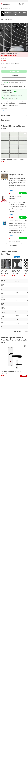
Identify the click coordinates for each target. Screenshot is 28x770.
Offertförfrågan (14, 75)
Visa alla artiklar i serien (19, 131)
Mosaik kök (8, 17)
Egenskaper (5, 120)
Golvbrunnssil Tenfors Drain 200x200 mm (16, 175)
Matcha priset (15, 63)
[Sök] (1, 8)
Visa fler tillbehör (13, 245)
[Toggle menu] (26, 4)
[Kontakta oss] (19, 4)
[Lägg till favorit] (25, 26)
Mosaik (4, 17)
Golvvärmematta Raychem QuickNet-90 (15, 197)
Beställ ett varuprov (14, 79)
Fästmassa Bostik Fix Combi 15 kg (18, 220)
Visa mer (11, 190)
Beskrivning (5, 115)
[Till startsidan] (5, 4)
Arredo (2, 110)
